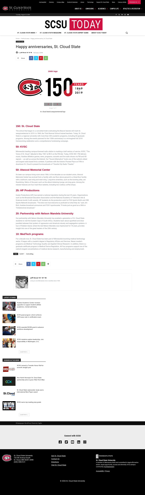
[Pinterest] (41, 58)
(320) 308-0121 (19, 462)
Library (82, 2)
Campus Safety (122, 2)
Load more (23, 352)
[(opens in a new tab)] (9, 369)
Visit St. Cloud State (58, 465)
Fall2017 (21, 254)
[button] (126, 32)
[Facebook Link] (60, 442)
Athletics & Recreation (131, 9)
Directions (55, 462)
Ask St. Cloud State (58, 456)
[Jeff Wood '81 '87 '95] (17, 53)
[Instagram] (125, 14)
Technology (90, 2)
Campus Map (60, 2)
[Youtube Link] (72, 442)
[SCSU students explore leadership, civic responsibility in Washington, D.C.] (9, 343)
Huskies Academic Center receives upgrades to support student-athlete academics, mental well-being (29, 305)
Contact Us (55, 459)
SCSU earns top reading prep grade (29, 402)
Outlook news (25, 38)
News (113, 2)
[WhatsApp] (46, 58)
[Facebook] (116, 14)
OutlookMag (29, 254)
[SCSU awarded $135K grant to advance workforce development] (9, 330)
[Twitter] (119, 14)
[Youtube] (128, 14)
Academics (102, 9)
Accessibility (100, 471)
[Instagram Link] (85, 442)
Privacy (107, 471)
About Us (78, 9)
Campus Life (114, 9)
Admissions (90, 9)
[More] (48, 264)
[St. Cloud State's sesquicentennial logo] (53, 86)
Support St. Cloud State (102, 2)
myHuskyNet (42, 2)
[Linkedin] (122, 14)
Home (18, 38)
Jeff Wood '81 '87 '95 (26, 52)
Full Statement (109, 467)
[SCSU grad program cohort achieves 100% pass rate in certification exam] (9, 318)
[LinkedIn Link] (79, 442)
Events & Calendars (72, 2)
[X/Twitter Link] (66, 442)
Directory (51, 2)
